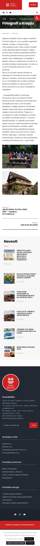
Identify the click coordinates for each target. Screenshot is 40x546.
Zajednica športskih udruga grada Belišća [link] (17, 497)
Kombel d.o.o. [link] (7, 444)
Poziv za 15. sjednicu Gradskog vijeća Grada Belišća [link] (26, 313)
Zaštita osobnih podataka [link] (15, 543)
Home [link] (4, 19)
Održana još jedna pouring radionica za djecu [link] (26, 331)
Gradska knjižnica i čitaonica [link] (12, 472)
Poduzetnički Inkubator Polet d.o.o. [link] (14, 450)
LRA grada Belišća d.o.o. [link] (11, 453)
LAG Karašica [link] (7, 500)
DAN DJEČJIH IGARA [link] (29, 224)
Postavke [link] (30, 543)
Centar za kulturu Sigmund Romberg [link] (15, 475)
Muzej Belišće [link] (7, 478)
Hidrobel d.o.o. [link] (7, 447)
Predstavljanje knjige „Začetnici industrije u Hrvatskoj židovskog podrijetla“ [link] (24, 255)
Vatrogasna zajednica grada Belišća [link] (15, 503)
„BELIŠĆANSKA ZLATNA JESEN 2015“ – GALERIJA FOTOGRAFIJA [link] (14, 210)
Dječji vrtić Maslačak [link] (9, 469)
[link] (37, 18)
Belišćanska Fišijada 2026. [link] (26, 348)
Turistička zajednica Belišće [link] (12, 494)
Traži (33, 425)
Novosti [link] (13, 19)
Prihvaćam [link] (29, 539)
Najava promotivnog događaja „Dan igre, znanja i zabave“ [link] (26, 276)
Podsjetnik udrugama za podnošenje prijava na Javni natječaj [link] (25, 294)
